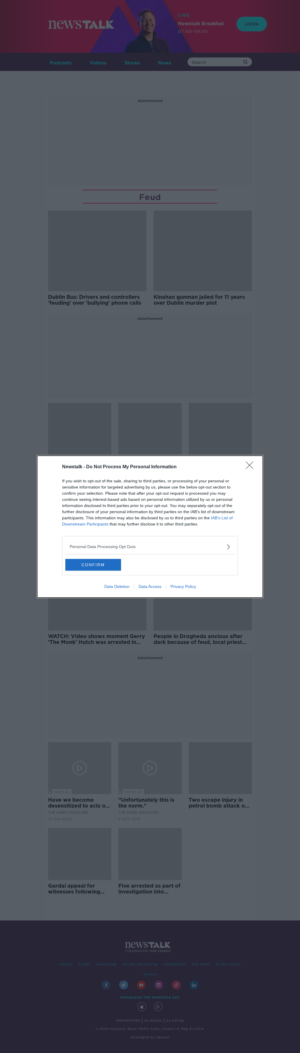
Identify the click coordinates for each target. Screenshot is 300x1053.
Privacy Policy (183, 586)
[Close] (251, 467)
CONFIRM (93, 564)
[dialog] (150, 527)
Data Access (150, 586)
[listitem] (150, 547)
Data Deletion (116, 586)
